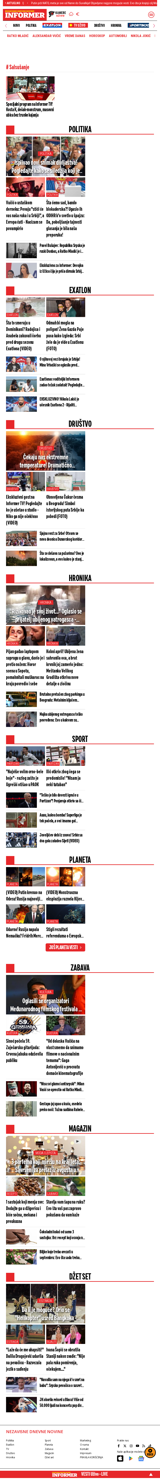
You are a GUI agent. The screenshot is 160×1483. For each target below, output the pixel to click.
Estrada (45, 1301)
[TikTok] (150, 1445)
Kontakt (84, 1449)
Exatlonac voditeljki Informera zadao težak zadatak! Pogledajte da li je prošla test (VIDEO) (61, 382)
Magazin (49, 1453)
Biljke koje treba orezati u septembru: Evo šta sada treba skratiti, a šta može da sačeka (59, 1255)
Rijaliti (51, 1342)
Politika (31, 25)
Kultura (45, 992)
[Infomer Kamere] (57, 15)
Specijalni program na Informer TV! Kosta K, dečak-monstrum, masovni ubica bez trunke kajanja (30, 110)
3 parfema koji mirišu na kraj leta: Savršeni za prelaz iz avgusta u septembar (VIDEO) (45, 1166)
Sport (48, 1440)
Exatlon (12, 315)
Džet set (49, 1457)
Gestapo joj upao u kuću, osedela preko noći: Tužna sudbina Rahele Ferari (61, 1107)
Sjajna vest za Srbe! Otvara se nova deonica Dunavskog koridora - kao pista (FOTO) (62, 536)
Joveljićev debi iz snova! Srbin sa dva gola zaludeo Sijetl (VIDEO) (61, 838)
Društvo (99, 25)
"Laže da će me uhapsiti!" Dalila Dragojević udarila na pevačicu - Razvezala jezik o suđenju (25, 1359)
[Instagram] (132, 1445)
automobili (118, 36)
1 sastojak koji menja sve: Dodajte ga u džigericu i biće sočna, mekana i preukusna (25, 1212)
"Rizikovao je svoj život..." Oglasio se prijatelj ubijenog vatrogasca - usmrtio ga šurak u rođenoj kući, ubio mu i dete (45, 616)
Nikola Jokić (141, 36)
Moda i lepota (46, 1153)
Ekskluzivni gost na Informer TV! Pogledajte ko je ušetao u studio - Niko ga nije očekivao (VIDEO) (24, 510)
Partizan (13, 763)
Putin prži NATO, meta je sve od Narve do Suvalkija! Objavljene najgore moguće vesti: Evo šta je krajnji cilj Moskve (71, 3)
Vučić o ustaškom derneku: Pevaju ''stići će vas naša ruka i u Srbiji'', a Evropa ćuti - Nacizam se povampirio (25, 215)
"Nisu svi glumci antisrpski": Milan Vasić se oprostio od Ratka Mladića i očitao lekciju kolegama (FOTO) (62, 1087)
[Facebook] (119, 1445)
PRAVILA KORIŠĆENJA (91, 1457)
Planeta (12, 884)
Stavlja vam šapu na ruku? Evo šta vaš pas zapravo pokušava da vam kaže (65, 1209)
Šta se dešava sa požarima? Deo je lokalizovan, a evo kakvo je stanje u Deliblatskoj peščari (62, 556)
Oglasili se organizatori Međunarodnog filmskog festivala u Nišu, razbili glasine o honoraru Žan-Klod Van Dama (45, 1005)
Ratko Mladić (18, 36)
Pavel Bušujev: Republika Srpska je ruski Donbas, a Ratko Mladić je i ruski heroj (62, 248)
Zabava (49, 1449)
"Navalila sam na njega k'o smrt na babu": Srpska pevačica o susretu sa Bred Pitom (62, 1383)
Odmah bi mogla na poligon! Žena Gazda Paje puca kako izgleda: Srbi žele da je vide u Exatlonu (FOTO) (65, 336)
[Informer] (71, 14)
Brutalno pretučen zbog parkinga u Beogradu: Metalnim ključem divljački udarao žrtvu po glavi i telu (62, 697)
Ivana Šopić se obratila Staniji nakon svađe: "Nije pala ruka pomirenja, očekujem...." (65, 1359)
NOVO (16, 25)
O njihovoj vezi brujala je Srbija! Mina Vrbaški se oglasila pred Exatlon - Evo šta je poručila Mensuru (60, 362)
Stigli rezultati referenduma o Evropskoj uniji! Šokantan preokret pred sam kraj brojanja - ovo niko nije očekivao (65, 933)
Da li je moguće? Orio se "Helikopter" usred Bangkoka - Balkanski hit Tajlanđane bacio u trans (45, 1314)
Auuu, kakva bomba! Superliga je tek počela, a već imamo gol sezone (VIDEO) (61, 818)
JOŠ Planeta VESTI (63, 947)
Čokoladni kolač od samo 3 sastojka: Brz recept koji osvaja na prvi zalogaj (62, 1235)
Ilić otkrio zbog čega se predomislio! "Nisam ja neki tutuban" (63, 778)
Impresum (85, 1453)
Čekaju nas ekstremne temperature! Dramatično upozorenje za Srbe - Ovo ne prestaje (45, 462)
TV (7, 1449)
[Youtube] (138, 1445)
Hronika (116, 25)
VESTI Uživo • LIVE (94, 1474)
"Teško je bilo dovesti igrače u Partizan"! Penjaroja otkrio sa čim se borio (62, 798)
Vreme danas (75, 36)
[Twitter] (125, 1445)
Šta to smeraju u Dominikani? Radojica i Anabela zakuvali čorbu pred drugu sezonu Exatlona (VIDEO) (23, 336)
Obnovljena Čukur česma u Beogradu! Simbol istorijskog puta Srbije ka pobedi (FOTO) (65, 507)
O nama (84, 1444)
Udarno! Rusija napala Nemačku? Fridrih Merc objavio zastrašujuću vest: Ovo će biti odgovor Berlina (24, 933)
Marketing (85, 1440)
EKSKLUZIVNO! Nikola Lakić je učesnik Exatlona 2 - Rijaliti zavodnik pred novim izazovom (60, 402)
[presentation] (6, 26)
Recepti (12, 1194)
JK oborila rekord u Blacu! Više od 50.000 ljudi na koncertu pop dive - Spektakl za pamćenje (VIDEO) (62, 1403)
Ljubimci (52, 1194)
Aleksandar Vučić (46, 36)
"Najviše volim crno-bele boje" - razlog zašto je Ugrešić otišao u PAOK (24, 778)
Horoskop (97, 36)
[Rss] (144, 1445)
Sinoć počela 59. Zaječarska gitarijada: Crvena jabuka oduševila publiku (24, 1051)
